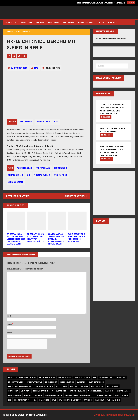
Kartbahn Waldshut (43, 386)
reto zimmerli (14, 395)
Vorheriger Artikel (19, 196)
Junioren (81, 382)
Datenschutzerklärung (120, 414)
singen (125, 395)
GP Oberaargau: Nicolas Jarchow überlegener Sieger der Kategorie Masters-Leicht (16, 239)
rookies (38, 395)
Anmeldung (26, 22)
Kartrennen (26, 121)
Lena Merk (25, 391)
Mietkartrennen (58, 391)
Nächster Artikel (75, 196)
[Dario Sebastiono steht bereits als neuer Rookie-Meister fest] (77, 228)
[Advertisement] (114, 195)
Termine (40, 22)
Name (9, 316)
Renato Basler (15, 175)
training (88, 400)
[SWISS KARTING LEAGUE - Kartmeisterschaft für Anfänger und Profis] (69, 12)
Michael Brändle (40, 391)
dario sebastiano (82, 377)
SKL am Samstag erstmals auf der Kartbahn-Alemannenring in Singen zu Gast (56, 239)
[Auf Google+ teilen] (24, 56)
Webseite (11, 333)
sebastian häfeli (104, 395)
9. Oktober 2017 (19, 68)
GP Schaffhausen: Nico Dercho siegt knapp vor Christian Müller (35, 238)
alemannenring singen (26, 377)
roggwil (27, 395)
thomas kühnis (42, 175)
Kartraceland (43, 168)
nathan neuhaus (77, 391)
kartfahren (61, 386)
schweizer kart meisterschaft (79, 395)
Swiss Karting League (47, 121)
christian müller (47, 377)
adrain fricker (24, 168)
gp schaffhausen (15, 382)
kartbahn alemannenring (19, 386)
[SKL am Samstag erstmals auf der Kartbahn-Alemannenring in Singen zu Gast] (57, 228)
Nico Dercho (60, 168)
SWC (54, 400)
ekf (94, 377)
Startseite (10, 22)
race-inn (109, 391)
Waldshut (99, 400)
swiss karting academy (70, 400)
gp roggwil (120, 377)
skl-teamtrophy (21, 400)
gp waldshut (51, 382)
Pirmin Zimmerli (95, 391)
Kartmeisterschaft (79, 386)
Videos (100, 22)
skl (28, 175)
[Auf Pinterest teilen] (19, 56)
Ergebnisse (68, 22)
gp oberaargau (105, 377)
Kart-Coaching (85, 22)
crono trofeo (64, 377)
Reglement (53, 22)
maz (36, 68)
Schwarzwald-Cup (53, 395)
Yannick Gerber (15, 182)
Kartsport (13, 391)
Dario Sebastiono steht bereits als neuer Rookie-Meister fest (76, 238)
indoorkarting (67, 382)
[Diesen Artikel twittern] (14, 56)
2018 (10, 377)
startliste (44, 400)
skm (34, 400)
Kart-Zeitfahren (96, 382)
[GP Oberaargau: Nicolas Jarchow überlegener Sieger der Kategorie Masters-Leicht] (16, 228)
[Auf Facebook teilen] (9, 56)
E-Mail (9, 324)
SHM (117, 395)
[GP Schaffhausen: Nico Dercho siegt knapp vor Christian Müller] (36, 228)
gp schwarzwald (34, 382)
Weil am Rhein (61, 175)
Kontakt (112, 22)
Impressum (99, 414)
